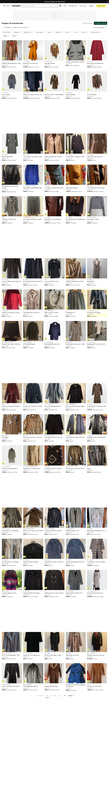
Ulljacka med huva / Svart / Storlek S (54, 593)
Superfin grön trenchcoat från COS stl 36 (76, 468)
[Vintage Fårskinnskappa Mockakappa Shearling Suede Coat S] (54, 673)
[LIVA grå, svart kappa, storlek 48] (76, 50)
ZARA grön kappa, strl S (72, 530)
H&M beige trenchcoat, (72, 655)
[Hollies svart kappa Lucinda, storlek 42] (33, 81)
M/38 (3, 591)
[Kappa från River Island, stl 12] (76, 580)
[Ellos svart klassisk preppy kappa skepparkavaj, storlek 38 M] (76, 393)
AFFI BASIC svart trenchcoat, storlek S (10, 187)
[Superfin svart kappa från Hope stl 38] (54, 549)
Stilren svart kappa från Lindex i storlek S (11, 686)
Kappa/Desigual (9, 342)
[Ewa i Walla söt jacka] (97, 206)
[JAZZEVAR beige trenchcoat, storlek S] (33, 299)
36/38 (3, 528)
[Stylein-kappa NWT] (12, 144)
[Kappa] (97, 455)
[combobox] (37, 5)
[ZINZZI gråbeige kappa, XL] (33, 673)
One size (68, 279)
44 (66, 186)
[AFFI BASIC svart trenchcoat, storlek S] (12, 175)
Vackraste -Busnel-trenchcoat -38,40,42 (95, 655)
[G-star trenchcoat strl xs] (54, 268)
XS (66, 92)
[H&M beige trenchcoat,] (76, 642)
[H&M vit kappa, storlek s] (54, 299)
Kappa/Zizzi (29, 684)
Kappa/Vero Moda (29, 217)
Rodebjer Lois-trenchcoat (30, 63)
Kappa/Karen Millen (31, 186)
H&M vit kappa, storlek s (51, 312)
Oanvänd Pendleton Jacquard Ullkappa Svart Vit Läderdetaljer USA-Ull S (53, 468)
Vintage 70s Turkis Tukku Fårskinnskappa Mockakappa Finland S (95, 686)
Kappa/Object (31, 528)
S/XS (3, 653)
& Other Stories (93, 591)
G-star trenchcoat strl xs (51, 281)
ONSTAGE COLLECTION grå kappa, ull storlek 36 (76, 685)
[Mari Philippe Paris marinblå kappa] (76, 206)
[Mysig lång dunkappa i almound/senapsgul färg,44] (76, 175)
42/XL (3, 217)
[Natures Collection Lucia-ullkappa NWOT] (54, 81)
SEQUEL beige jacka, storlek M (53, 156)
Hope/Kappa (28, 342)
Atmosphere (29, 653)
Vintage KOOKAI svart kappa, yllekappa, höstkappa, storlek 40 (32, 593)
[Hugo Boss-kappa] (54, 50)
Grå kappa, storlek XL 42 (9, 219)
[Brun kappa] (12, 424)
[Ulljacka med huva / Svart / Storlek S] (54, 580)
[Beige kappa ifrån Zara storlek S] (97, 331)
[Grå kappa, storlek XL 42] (12, 206)
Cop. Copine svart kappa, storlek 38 (32, 157)
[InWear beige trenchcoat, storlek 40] (76, 331)
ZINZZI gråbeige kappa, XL (30, 686)
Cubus (3, 404)
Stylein (6, 154)
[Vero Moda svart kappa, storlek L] (33, 206)
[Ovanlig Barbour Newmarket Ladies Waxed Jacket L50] (97, 393)
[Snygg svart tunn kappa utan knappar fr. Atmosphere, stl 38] (33, 642)
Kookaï (27, 591)
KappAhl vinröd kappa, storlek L (11, 312)
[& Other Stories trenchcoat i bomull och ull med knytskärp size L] (97, 580)
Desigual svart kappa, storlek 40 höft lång (11, 344)
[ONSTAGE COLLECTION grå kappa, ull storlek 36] (76, 673)
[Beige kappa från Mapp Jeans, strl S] (97, 518)
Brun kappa (5, 437)
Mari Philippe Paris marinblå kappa (75, 219)
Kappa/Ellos (73, 404)
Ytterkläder (7, 27)
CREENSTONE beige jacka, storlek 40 (11, 63)
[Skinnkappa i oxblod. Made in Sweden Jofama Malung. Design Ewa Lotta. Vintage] (54, 206)
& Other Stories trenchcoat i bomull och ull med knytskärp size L (97, 593)
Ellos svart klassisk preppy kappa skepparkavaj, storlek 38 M (75, 406)
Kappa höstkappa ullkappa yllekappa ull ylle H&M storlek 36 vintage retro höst (32, 562)
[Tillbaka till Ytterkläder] (2, 27)
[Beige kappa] (97, 268)
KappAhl (6, 310)
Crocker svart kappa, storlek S (53, 530)
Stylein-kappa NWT (7, 156)
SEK (65, 6)
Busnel (93, 653)
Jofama (49, 217)
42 (2, 92)
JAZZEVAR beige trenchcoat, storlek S (31, 312)
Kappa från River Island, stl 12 (74, 593)
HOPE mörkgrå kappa (29, 344)
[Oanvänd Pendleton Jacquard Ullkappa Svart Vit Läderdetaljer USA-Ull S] (54, 455)
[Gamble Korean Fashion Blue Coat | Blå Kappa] (76, 424)
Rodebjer (27, 61)
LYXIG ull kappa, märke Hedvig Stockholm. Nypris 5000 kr (95, 188)
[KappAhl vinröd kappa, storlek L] (12, 299)
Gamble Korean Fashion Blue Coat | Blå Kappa (76, 437)
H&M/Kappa (51, 310)
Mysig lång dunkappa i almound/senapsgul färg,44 (73, 188)
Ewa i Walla (93, 217)
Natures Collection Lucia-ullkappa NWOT (54, 94)
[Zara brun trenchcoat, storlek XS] (33, 424)
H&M (27, 560)
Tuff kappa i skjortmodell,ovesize (53, 188)
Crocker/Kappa (50, 528)
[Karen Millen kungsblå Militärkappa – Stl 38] (33, 175)
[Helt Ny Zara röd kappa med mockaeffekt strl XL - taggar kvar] (97, 50)
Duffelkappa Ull (70, 312)
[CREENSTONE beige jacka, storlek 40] (12, 50)
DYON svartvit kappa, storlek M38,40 (52, 655)
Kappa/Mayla (49, 342)
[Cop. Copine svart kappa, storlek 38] (33, 144)
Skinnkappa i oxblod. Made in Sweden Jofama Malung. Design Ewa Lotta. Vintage (53, 219)
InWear (70, 342)
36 (66, 154)
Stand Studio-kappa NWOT (9, 468)
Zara (91, 61)
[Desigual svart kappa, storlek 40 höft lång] (12, 331)
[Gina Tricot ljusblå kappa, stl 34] (12, 642)
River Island (71, 591)
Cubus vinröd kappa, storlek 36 (11, 406)
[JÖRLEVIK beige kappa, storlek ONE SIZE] (76, 268)
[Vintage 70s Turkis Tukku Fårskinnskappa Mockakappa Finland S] (97, 673)
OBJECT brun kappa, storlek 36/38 (33, 530)
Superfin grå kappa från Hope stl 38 (75, 562)
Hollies (27, 92)
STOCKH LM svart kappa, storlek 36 (75, 157)
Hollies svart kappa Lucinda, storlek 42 (33, 94)
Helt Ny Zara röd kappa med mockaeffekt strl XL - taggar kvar (96, 63)
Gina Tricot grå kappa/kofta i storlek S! (52, 406)
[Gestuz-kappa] (12, 81)
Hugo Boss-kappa (49, 63)
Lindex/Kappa (7, 684)
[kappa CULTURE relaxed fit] (97, 144)
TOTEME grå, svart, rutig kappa (96, 562)
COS (69, 466)
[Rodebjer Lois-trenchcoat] (33, 50)
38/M (67, 404)
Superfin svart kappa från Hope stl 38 (54, 562)
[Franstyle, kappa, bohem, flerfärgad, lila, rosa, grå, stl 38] (12, 580)
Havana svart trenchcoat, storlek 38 (32, 406)
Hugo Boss (49, 61)
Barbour (91, 404)
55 (65, 695)
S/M (88, 217)
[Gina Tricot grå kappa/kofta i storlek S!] (54, 393)
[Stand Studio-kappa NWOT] (12, 455)
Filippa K (70, 92)
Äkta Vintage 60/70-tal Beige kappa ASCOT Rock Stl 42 (10, 562)
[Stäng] (107, 2)
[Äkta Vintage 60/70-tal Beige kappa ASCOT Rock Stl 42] (12, 549)
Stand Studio (7, 466)
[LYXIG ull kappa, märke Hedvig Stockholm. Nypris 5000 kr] (97, 175)
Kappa (27, 154)
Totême (91, 560)
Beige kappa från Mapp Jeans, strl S (97, 531)
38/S (3, 435)
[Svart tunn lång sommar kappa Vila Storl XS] (12, 268)
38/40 (88, 653)
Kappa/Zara (92, 342)
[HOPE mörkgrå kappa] (33, 331)
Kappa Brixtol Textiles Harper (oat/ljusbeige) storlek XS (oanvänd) (31, 468)
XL (87, 61)
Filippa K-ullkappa (71, 94)
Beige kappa (90, 281)
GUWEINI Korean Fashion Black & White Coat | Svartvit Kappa (96, 437)
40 (2, 61)
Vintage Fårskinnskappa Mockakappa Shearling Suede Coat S (54, 686)
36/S (45, 435)
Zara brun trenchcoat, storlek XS (32, 437)
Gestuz (6, 92)
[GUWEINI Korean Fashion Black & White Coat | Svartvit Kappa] (97, 424)
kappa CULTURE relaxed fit (95, 156)
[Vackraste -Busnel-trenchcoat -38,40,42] (97, 642)
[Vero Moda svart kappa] (97, 299)
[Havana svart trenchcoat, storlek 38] (33, 393)
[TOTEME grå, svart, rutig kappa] (97, 549)
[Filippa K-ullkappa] (76, 81)
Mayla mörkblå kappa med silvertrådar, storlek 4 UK (51, 344)
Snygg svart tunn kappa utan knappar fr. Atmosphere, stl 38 (31, 655)
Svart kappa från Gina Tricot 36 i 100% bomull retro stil (53, 437)
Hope (48, 560)
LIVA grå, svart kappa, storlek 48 (75, 62)
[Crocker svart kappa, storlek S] (54, 518)
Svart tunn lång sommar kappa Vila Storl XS (11, 281)
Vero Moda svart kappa (93, 312)
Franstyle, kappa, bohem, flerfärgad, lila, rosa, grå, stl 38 (10, 593)
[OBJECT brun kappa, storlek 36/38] (33, 518)
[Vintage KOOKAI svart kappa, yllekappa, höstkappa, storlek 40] (33, 580)
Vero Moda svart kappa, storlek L (32, 219)
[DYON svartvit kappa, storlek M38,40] (54, 642)
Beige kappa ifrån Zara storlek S (96, 344)
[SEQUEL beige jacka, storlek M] (54, 144)
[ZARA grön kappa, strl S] (76, 518)
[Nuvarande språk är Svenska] (60, 5)
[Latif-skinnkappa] (97, 81)
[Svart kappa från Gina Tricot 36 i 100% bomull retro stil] (54, 424)
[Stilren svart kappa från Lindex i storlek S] (12, 673)
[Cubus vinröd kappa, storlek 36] (12, 393)
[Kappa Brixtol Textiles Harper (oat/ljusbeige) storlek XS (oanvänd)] (33, 455)
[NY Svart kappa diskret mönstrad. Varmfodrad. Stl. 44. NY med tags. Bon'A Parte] (33, 268)
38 (24, 154)
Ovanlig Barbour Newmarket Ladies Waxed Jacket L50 (97, 406)
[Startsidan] (16, 5)
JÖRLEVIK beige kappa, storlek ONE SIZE (74, 281)
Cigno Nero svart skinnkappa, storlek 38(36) (10, 531)
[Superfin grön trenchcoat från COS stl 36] (76, 455)
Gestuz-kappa (6, 94)
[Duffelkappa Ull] (76, 299)
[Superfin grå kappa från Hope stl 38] (76, 549)
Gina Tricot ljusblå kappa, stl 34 (11, 655)
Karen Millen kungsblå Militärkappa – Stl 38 (33, 188)
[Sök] (51, 5)
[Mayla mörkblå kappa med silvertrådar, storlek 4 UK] (54, 331)
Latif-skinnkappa (91, 94)
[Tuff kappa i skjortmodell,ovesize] (54, 175)
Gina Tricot (49, 404)
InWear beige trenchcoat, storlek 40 (75, 344)
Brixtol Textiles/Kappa (31, 466)
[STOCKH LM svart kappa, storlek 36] (76, 144)
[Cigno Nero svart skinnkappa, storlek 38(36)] (12, 518)
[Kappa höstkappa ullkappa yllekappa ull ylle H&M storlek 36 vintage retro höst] (33, 549)
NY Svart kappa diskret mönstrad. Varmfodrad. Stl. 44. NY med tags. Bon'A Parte (33, 281)
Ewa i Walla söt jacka (93, 219)
